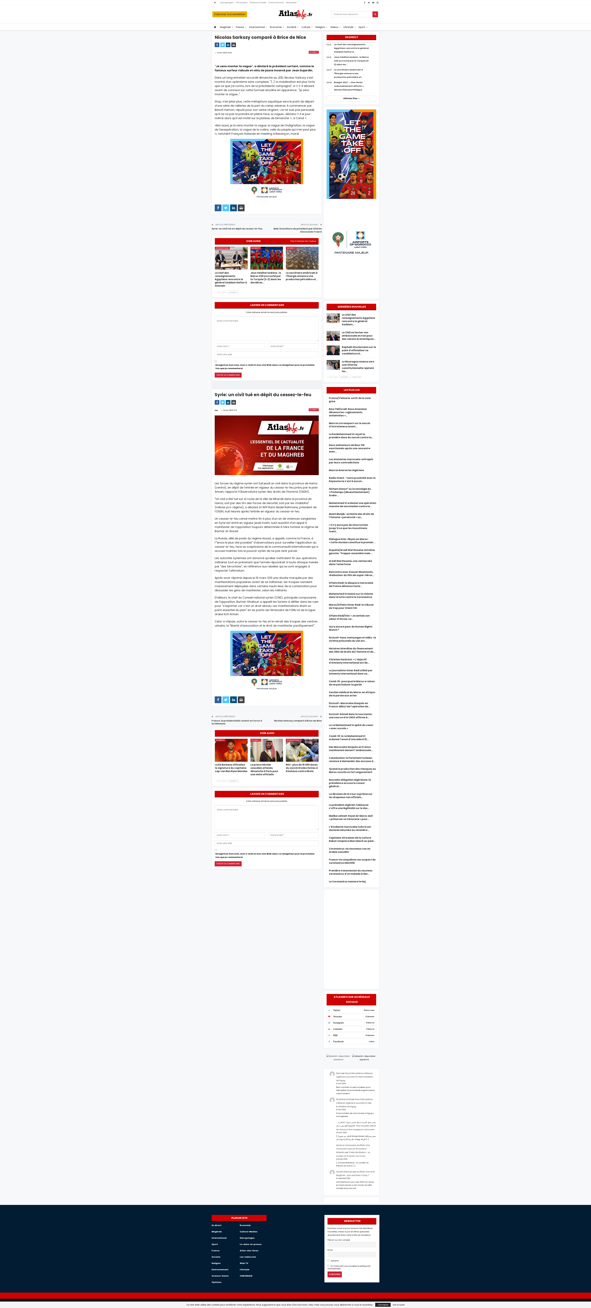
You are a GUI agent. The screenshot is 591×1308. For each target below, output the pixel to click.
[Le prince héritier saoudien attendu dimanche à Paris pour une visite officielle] (266, 750)
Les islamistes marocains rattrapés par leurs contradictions (351, 461)
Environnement (276, 2)
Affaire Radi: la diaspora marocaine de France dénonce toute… (351, 584)
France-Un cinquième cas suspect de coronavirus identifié (352, 861)
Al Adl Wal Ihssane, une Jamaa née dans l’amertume (350, 562)
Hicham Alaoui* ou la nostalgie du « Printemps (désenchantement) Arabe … (350, 492)
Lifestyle (349, 27)
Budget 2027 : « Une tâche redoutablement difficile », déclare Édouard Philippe (349, 86)
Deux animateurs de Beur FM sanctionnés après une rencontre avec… (349, 448)
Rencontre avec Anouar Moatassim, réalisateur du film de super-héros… (351, 573)
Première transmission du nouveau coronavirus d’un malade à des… (350, 872)
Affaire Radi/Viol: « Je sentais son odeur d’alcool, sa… (349, 617)
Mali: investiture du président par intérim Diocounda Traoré (297, 230)
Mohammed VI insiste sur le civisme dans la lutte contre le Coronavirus (351, 595)
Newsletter (291, 2)
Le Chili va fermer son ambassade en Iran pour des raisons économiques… (359, 336)
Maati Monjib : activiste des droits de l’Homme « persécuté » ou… (351, 515)
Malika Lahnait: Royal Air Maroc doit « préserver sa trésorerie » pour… (351, 817)
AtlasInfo (334, 1261)
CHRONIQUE (246, 1275)
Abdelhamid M (343, 1099)
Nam (338, 1073)
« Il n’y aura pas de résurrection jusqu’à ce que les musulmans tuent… (348, 528)
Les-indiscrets (248, 1256)
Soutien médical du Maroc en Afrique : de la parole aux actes (352, 694)
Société (291, 27)
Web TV (244, 1263)
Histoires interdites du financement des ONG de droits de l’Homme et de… (352, 650)
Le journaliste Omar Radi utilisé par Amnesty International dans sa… (350, 672)
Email (330, 1250)
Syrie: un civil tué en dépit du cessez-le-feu (237, 228)
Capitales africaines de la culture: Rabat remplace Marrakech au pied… (352, 839)
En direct (314, 52)
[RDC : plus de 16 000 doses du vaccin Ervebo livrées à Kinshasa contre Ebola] (302, 750)
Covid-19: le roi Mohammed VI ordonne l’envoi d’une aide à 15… (349, 737)
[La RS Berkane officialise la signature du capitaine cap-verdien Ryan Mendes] (231, 750)
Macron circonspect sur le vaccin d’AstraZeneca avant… (349, 425)
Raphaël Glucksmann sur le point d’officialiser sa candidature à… (359, 350)
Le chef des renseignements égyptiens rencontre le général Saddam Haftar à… (351, 48)
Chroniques (241, 2)
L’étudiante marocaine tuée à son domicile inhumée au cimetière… (350, 828)
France (240, 27)
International (257, 27)
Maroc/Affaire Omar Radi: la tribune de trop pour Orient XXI (351, 606)
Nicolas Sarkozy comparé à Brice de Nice (298, 720)
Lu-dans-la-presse (250, 1244)
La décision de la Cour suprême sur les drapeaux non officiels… (350, 795)
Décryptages (226, 2)
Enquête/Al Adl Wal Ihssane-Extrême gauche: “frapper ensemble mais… (352, 551)
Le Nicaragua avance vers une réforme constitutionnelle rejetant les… (358, 366)
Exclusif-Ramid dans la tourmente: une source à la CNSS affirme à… (350, 716)
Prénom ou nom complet (339, 1240)
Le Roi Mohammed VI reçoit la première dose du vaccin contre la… (351, 436)
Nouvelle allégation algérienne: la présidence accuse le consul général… (350, 783)
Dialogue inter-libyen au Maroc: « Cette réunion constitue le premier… (352, 541)
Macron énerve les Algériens (346, 470)
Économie (276, 27)
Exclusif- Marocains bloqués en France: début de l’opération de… (349, 705)
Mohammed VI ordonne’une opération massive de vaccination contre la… (352, 504)
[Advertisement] (351, 938)
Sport (362, 27)
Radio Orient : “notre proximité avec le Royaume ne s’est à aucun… (352, 479)
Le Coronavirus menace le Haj (347, 881)
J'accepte (383, 1304)
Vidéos (334, 27)
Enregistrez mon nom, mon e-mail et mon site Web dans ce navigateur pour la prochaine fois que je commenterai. (264, 367)
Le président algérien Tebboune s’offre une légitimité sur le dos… (349, 806)
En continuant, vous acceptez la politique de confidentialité (349, 1267)
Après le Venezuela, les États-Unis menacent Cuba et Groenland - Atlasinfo (353, 1149)
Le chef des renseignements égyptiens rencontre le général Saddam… (358, 319)
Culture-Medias (248, 1231)
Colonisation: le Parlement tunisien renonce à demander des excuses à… (352, 759)
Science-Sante (220, 1275)
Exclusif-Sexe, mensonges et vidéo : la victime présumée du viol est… (352, 639)
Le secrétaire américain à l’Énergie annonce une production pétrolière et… (348, 73)
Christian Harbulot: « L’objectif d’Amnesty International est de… (349, 661)
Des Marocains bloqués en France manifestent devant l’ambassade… (351, 748)
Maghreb (225, 27)
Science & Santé (258, 2)
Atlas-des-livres (249, 1250)
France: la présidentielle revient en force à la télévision (237, 722)
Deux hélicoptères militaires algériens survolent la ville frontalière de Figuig (354, 1077)
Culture (306, 27)
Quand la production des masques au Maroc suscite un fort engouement (352, 770)
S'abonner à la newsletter (229, 14)
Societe (216, 1256)
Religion (320, 27)
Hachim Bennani (344, 1171)
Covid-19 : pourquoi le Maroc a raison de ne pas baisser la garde (352, 683)
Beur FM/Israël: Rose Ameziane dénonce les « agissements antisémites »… (348, 412)
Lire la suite (399, 1305)
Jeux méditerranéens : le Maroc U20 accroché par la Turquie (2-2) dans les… (351, 61)
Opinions (216, 1282)
